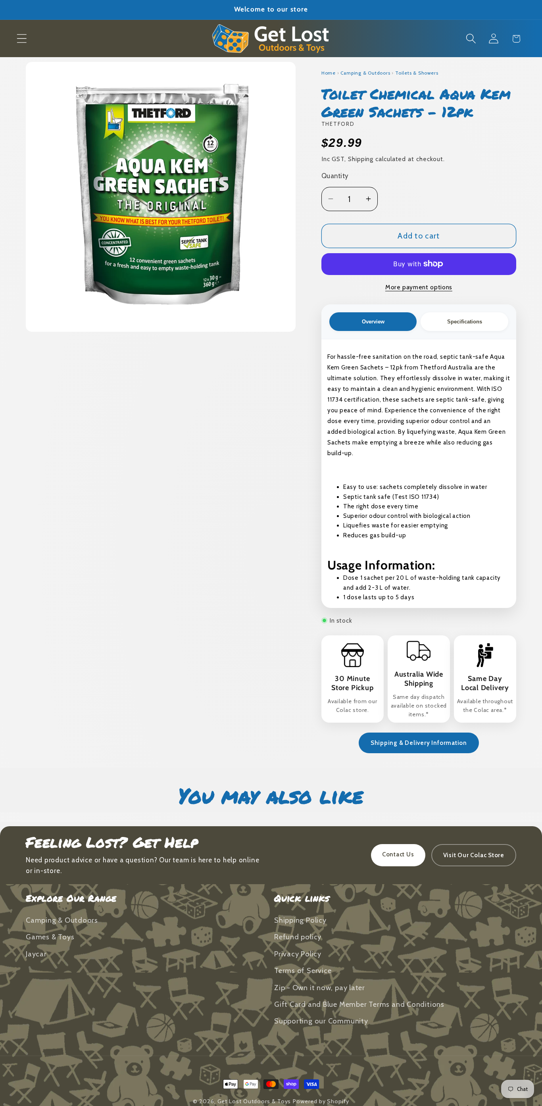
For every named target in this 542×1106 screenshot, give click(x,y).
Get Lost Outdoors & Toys (254, 1101)
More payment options (418, 287)
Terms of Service (302, 970)
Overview (373, 322)
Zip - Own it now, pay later (319, 987)
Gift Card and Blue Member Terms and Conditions (359, 1004)
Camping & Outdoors (365, 73)
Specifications (464, 322)
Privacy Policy (297, 954)
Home (328, 73)
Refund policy (297, 937)
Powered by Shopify (321, 1101)
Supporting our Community (321, 1021)
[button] (21, 38)
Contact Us (398, 854)
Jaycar (36, 954)
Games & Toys (50, 937)
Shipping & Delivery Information (419, 742)
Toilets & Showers (416, 73)
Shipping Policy (300, 920)
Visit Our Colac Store (473, 855)
